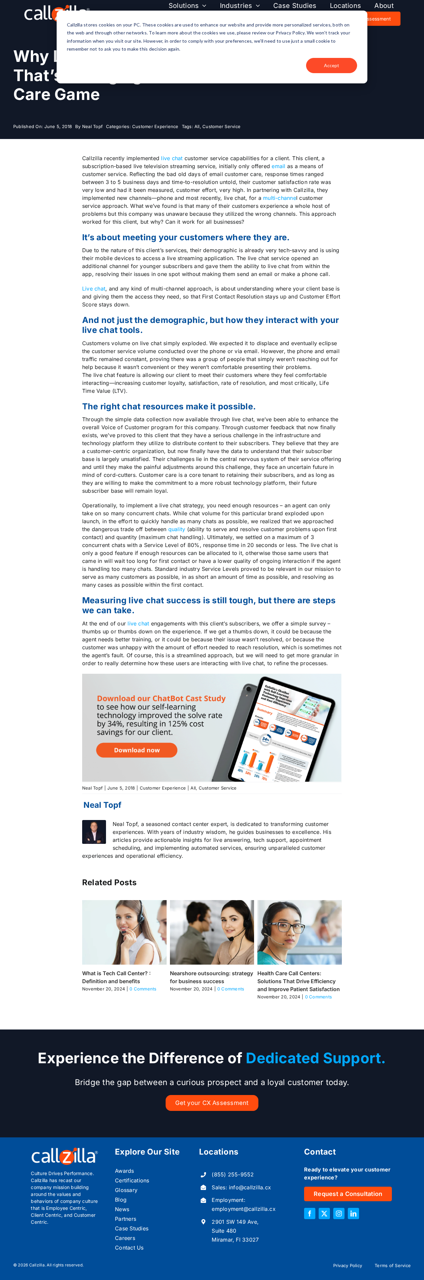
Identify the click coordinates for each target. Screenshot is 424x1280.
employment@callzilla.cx (244, 1209)
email (277, 166)
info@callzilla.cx (250, 1187)
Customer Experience (155, 126)
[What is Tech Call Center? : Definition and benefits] (124, 903)
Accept (331, 65)
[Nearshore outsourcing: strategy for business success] (212, 903)
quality (177, 529)
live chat (172, 158)
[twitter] (324, 1213)
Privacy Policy (347, 1265)
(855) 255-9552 (233, 1174)
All (197, 126)
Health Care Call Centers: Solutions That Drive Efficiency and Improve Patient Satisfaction (298, 981)
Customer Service (221, 126)
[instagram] (338, 1213)
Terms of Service (393, 1265)
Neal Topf (92, 126)
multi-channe (279, 198)
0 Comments (143, 988)
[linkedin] (353, 1213)
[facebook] (309, 1213)
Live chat (93, 288)
